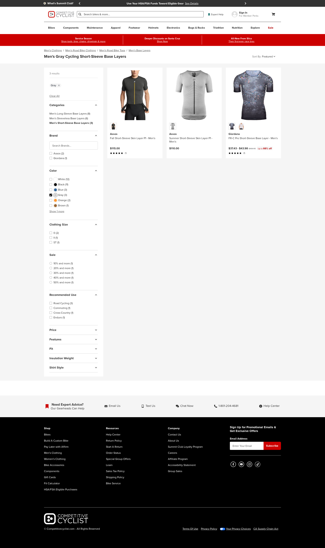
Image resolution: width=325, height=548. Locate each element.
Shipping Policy (115, 477)
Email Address (238, 438)
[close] (59, 85)
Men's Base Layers (139, 50)
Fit (51, 349)
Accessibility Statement (182, 465)
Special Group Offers (118, 459)
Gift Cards (50, 477)
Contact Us (174, 434)
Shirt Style (56, 367)
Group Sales (175, 471)
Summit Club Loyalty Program (185, 446)
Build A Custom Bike (56, 440)
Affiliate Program (178, 459)
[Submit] (80, 14)
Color (53, 170)
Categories (56, 105)
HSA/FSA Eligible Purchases (60, 489)
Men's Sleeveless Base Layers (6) (68, 118)
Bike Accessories (54, 465)
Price (52, 330)
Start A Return (114, 446)
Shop (47, 428)
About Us (173, 440)
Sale (52, 255)
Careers (172, 452)
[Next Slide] (245, 3)
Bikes (47, 434)
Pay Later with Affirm (56, 446)
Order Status (113, 452)
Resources (112, 428)
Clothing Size (58, 224)
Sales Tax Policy (115, 471)
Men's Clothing (53, 50)
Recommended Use (62, 295)
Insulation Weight (61, 358)
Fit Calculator (52, 483)
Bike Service (113, 483)
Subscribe (272, 446)
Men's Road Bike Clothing (80, 50)
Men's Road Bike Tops (112, 50)
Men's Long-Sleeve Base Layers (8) (69, 113)
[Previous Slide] (79, 3)
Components (51, 471)
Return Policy (114, 440)
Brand (53, 135)
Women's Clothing (55, 459)
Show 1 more (56, 211)
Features (55, 339)
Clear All (54, 96)
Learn (109, 465)
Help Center (113, 434)
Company (174, 428)
